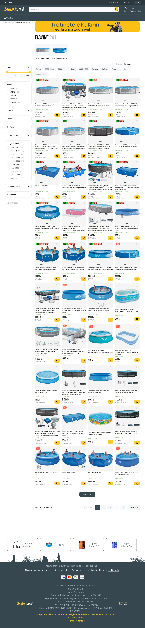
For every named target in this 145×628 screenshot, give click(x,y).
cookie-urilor (113, 570)
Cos (139, 11)
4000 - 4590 (17, 164)
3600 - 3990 (17, 158)
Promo (9, 118)
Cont (125, 11)
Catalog (9, 18)
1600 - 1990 (17, 154)
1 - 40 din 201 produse (43, 507)
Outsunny (16, 99)
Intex (15, 89)
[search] (116, 9)
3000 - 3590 (17, 161)
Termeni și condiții (76, 620)
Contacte (126, 2)
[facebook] (120, 603)
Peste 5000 (17, 168)
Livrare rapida (38, 80)
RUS (137, 2)
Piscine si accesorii (23, 22)
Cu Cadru (105, 69)
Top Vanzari (42, 80)
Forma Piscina (12, 135)
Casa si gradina (10, 22)
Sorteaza (119, 64)
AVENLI (15, 92)
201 (53, 37)
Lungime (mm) (13, 143)
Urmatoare (133, 507)
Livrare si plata (113, 2)
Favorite (133, 11)
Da (125, 69)
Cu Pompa (11, 127)
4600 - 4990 (17, 175)
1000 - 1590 (17, 147)
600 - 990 (16, 171)
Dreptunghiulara (41, 74)
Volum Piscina (12, 203)
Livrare (10, 110)
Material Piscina (13, 186)
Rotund (38, 69)
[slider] (7, 72)
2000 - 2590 (17, 151)
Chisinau (10, 2)
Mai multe (87, 494)
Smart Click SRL (16, 627)
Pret (9, 67)
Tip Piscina (11, 194)
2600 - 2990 (17, 178)
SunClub (15, 102)
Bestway (16, 95)
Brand (9, 84)
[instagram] (125, 603)
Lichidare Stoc (46, 80)
